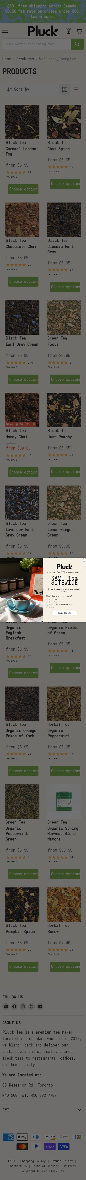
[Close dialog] (83, 560)
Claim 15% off (64, 613)
